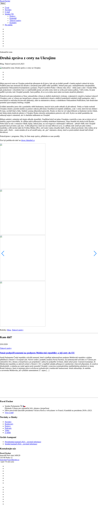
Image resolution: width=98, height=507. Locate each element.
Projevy (12, 16)
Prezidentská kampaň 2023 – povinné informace (23, 442)
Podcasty (8, 428)
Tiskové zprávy (15, 20)
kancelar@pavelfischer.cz (9, 460)
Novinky (8, 10)
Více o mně (9, 413)
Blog (9, 330)
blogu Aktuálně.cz (28, 140)
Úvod (7, 8)
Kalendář (13, 18)
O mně (7, 12)
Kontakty (13, 23)
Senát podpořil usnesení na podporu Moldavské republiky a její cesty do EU (37, 353)
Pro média (8, 25)
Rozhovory (9, 424)
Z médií (8, 433)
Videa (7, 430)
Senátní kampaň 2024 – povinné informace (21, 444)
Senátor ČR (9, 14)
